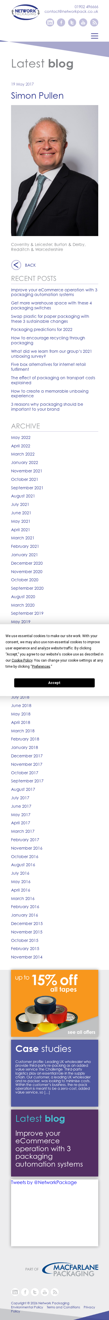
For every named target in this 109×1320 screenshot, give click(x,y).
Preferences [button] (41, 666)
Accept (54, 683)
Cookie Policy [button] (22, 660)
